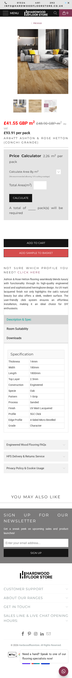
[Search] (55, 13)
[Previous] (7, 61)
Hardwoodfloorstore (29, 645)
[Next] (64, 61)
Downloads (14, 338)
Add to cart (36, 243)
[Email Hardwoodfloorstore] (49, 634)
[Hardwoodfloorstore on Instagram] (36, 634)
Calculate (20, 198)
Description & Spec (19, 319)
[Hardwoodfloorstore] (36, 13)
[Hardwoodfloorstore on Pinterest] (29, 634)
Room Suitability (17, 329)
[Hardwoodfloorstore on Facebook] (23, 634)
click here (29, 272)
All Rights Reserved (51, 645)
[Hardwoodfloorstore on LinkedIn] (42, 634)
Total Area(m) (20, 185)
